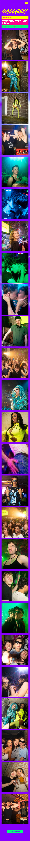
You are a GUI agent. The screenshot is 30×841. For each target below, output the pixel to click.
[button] (26, 3)
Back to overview (15, 831)
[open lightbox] (15, 45)
